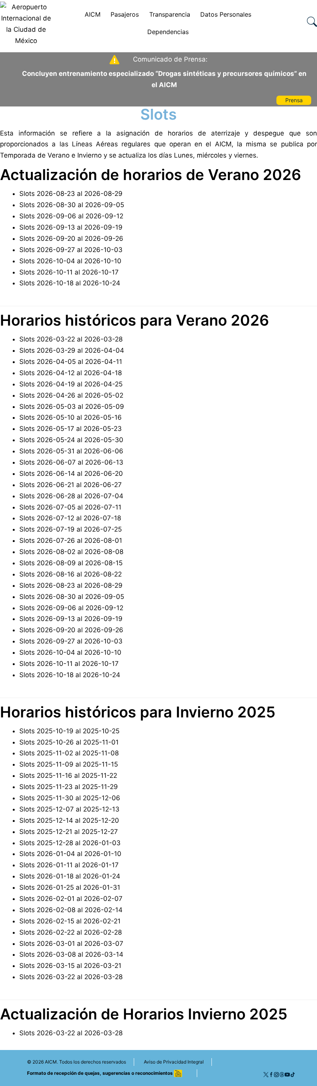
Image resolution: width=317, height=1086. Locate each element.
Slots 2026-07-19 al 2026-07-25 (70, 529)
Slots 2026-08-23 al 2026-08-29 (71, 193)
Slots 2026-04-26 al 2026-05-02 (71, 395)
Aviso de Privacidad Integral (174, 1062)
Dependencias (168, 32)
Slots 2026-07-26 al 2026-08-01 (70, 540)
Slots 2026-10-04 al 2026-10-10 (70, 261)
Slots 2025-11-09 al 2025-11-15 (68, 764)
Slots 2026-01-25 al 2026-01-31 (69, 887)
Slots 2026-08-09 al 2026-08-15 (71, 563)
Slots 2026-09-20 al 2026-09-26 (71, 238)
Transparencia (169, 14)
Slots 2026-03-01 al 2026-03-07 (71, 943)
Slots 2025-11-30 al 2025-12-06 (69, 798)
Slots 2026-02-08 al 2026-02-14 (71, 910)
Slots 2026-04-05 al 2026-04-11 (70, 361)
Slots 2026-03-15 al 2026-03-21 (70, 965)
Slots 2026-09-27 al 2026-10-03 (71, 250)
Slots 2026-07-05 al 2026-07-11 (70, 507)
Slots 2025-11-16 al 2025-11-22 (68, 775)
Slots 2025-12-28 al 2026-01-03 (70, 843)
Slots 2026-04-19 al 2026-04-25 (71, 384)
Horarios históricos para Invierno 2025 (137, 712)
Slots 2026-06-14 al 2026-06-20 (71, 473)
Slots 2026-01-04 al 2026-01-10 (70, 854)
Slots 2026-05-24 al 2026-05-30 (71, 440)
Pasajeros (125, 14)
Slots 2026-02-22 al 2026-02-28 (70, 932)
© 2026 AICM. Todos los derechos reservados (76, 1062)
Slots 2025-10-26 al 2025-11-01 (69, 742)
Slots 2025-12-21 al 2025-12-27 (68, 832)
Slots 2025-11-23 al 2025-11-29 (68, 787)
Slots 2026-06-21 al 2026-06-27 (70, 485)
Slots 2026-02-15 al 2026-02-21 (70, 921)
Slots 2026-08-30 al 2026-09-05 (71, 205)
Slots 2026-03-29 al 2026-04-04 (71, 350)
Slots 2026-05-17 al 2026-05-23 (70, 428)
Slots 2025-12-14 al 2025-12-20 (69, 820)
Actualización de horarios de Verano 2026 (150, 175)
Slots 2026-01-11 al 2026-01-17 (69, 865)
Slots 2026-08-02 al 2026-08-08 (71, 552)
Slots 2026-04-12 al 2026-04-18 (70, 373)
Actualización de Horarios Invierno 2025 (143, 1014)
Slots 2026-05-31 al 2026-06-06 (71, 451)
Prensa (294, 100)
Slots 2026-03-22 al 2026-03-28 (71, 339)
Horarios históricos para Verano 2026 (134, 320)
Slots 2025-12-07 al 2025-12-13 (69, 809)
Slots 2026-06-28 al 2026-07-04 (71, 496)
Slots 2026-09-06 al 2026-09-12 (71, 216)
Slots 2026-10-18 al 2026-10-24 (69, 283)
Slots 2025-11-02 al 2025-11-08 (69, 753)
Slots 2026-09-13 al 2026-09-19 (71, 227)
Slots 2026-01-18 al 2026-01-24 (69, 876)
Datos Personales (225, 14)
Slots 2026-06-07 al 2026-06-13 (71, 462)
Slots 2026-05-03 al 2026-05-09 (71, 406)
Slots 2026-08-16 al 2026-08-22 (70, 574)
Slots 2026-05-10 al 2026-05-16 (70, 417)
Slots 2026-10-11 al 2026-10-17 (69, 272)
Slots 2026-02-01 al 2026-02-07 (71, 898)
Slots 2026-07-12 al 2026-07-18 (70, 518)
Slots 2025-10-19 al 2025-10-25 (69, 731)
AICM (93, 14)
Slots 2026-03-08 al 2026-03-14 (71, 954)
